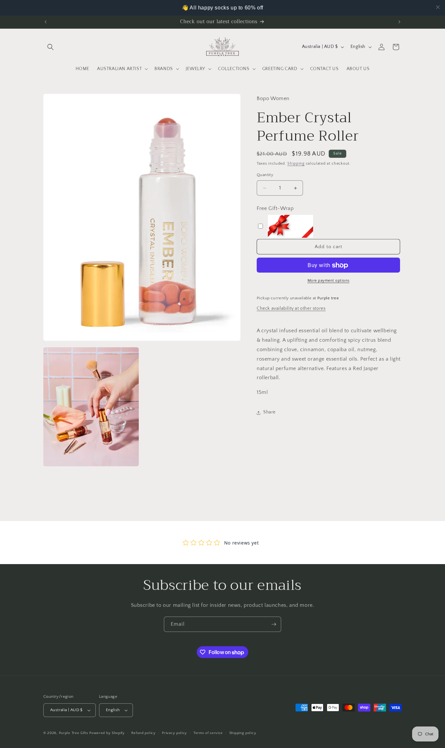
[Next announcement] (399, 22)
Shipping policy (242, 733)
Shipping (296, 163)
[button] (50, 47)
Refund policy (143, 733)
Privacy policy (174, 733)
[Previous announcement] (45, 22)
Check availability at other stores (291, 308)
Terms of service (208, 733)
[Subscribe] (273, 624)
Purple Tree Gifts (73, 733)
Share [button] (269, 412)
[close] (438, 7)
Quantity (265, 175)
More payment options (329, 281)
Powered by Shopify (107, 733)
